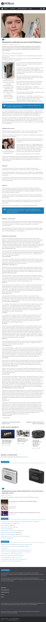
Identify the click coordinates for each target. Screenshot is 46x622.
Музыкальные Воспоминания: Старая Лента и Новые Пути (12, 555)
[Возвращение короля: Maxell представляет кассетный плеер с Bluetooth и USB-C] (23, 475)
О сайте (2, 594)
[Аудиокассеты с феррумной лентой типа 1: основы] (23, 430)
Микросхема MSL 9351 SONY (6, 527)
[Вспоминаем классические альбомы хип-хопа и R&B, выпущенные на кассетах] (4, 513)
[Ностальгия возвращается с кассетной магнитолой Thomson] (38, 430)
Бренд (5, 8)
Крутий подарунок (4, 525)
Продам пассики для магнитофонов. (8, 532)
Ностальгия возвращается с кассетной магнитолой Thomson (37, 443)
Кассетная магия (12, 506)
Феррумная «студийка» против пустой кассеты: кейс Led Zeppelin (35, 422)
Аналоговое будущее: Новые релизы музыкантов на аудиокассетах (14, 559)
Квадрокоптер (3, 528)
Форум (30, 8)
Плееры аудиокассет (22, 8)
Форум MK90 (3, 587)
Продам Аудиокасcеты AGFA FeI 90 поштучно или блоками (12, 536)
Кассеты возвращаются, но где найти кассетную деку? (11, 553)
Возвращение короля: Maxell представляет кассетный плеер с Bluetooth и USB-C (23, 492)
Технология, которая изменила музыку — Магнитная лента (11, 422)
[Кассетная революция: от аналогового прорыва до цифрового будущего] (4, 502)
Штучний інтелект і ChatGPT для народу (8, 530)
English (2, 596)
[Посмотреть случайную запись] (43, 8)
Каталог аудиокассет (5, 589)
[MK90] (2, 8)
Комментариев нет (15, 44)
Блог (3, 39)
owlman (4, 44)
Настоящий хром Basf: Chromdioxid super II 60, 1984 (7, 441)
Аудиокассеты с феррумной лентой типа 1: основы (22, 440)
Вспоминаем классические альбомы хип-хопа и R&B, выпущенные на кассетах (24, 512)
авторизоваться (24, 456)
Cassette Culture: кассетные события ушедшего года (11, 560)
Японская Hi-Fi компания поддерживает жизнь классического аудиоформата (16, 551)
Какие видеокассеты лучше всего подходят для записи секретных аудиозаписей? (16, 521)
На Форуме (5, 518)
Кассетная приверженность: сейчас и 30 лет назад (11, 557)
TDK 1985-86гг (3, 538)
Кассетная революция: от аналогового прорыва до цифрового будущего (23, 501)
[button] (7, 8)
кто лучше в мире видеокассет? (7, 523)
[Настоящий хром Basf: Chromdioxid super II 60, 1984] (8, 430)
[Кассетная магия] (4, 507)
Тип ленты (12, 8)
